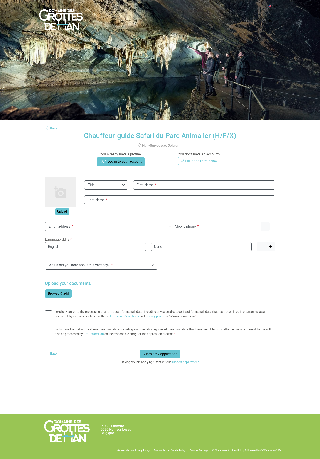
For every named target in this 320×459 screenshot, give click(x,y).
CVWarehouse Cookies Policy (228, 450)
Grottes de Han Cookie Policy (169, 450)
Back (53, 128)
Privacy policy (154, 316)
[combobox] (167, 226)
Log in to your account (124, 162)
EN (273, 5)
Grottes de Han (93, 334)
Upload (62, 211)
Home (273, 20)
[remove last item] (261, 246)
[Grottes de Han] (67, 431)
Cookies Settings (199, 450)
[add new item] (270, 246)
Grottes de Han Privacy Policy (133, 450)
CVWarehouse (268, 450)
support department (185, 362)
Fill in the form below (200, 161)
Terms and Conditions (124, 316)
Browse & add (58, 293)
